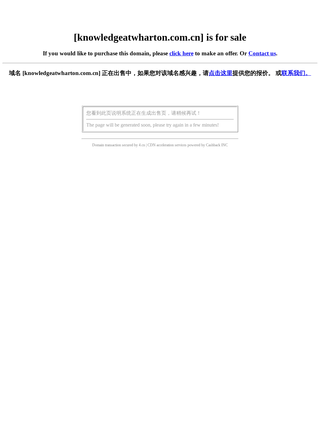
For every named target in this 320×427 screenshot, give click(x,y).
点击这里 (220, 73)
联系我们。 (296, 73)
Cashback (213, 145)
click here (181, 53)
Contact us (262, 53)
